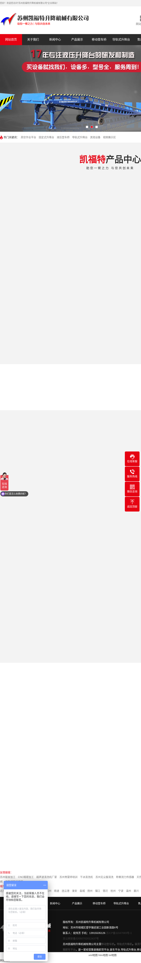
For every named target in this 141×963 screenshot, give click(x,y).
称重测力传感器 (125, 877)
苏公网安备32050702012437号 (81, 938)
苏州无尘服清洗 (104, 877)
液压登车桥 (63, 137)
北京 (2, 890)
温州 (128, 890)
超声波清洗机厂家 (46, 877)
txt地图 (113, 955)
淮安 (74, 890)
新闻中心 (55, 39)
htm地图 (103, 955)
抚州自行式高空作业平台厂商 (53, 835)
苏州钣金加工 (7, 877)
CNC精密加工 (26, 877)
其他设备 (95, 137)
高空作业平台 (28, 137)
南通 (56, 890)
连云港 (65, 890)
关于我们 (33, 39)
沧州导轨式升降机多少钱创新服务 (53, 814)
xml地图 (93, 955)
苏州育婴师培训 (68, 877)
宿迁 (105, 890)
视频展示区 (109, 137)
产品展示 (77, 39)
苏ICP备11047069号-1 (119, 933)
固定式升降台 (46, 137)
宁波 (120, 890)
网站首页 (11, 39)
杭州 (113, 890)
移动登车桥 (99, 39)
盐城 (82, 890)
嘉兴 (136, 890)
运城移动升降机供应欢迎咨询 (53, 845)
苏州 (48, 890)
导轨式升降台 (121, 39)
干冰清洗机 (86, 877)
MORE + (84, 784)
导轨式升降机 (124, 944)
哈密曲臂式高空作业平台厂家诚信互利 (53, 824)
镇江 (97, 890)
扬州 (90, 890)
